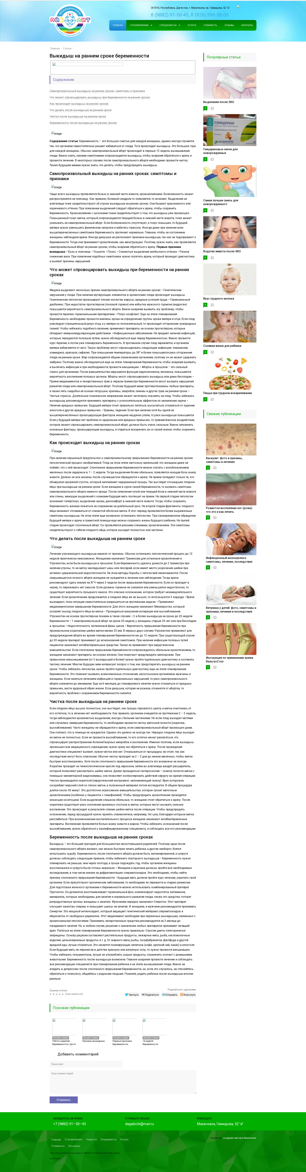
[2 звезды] (54, 994)
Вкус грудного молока (218, 298)
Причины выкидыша (93, 1041)
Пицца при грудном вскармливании (227, 393)
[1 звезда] (51, 994)
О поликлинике (73, 1139)
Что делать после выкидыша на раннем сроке (81, 110)
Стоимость (58, 1146)
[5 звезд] (63, 994)
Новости (91, 1139)
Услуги (124, 1139)
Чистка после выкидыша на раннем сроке (78, 116)
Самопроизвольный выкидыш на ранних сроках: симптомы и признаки (97, 91)
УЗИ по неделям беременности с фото (64, 1042)
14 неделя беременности (150, 1042)
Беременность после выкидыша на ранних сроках (83, 123)
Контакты (74, 1146)
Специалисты (108, 1139)
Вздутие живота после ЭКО (222, 251)
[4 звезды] (60, 994)
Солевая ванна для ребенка (222, 345)
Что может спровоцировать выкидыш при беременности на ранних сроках (100, 97)
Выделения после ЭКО (218, 102)
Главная (56, 1139)
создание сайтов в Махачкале (239, 1138)
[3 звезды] (57, 994)
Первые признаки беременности (122, 1042)
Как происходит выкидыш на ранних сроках (79, 103)
